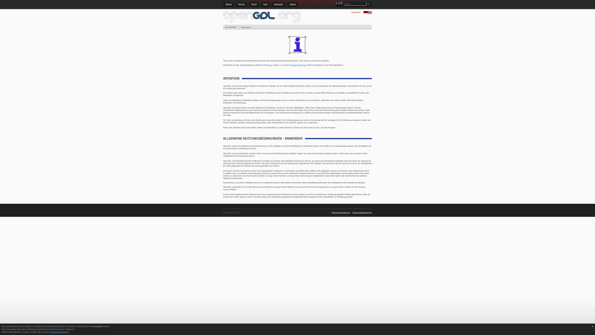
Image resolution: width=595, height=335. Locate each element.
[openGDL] (262, 17)
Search (338, 8)
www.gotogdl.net (299, 65)
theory (270, 65)
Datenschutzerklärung (341, 213)
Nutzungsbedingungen (362, 213)
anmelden (356, 12)
